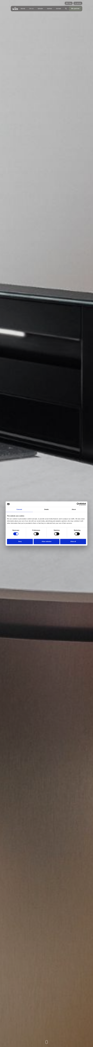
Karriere (49, 9)
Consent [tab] (19, 509)
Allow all (73, 541)
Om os (31, 9)
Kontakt (58, 9)
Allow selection (46, 541)
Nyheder (40, 9)
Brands (23, 9)
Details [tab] (46, 509)
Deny (20, 541)
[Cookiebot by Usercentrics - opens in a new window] (78, 504)
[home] (15, 8)
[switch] (36, 533)
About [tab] (74, 509)
